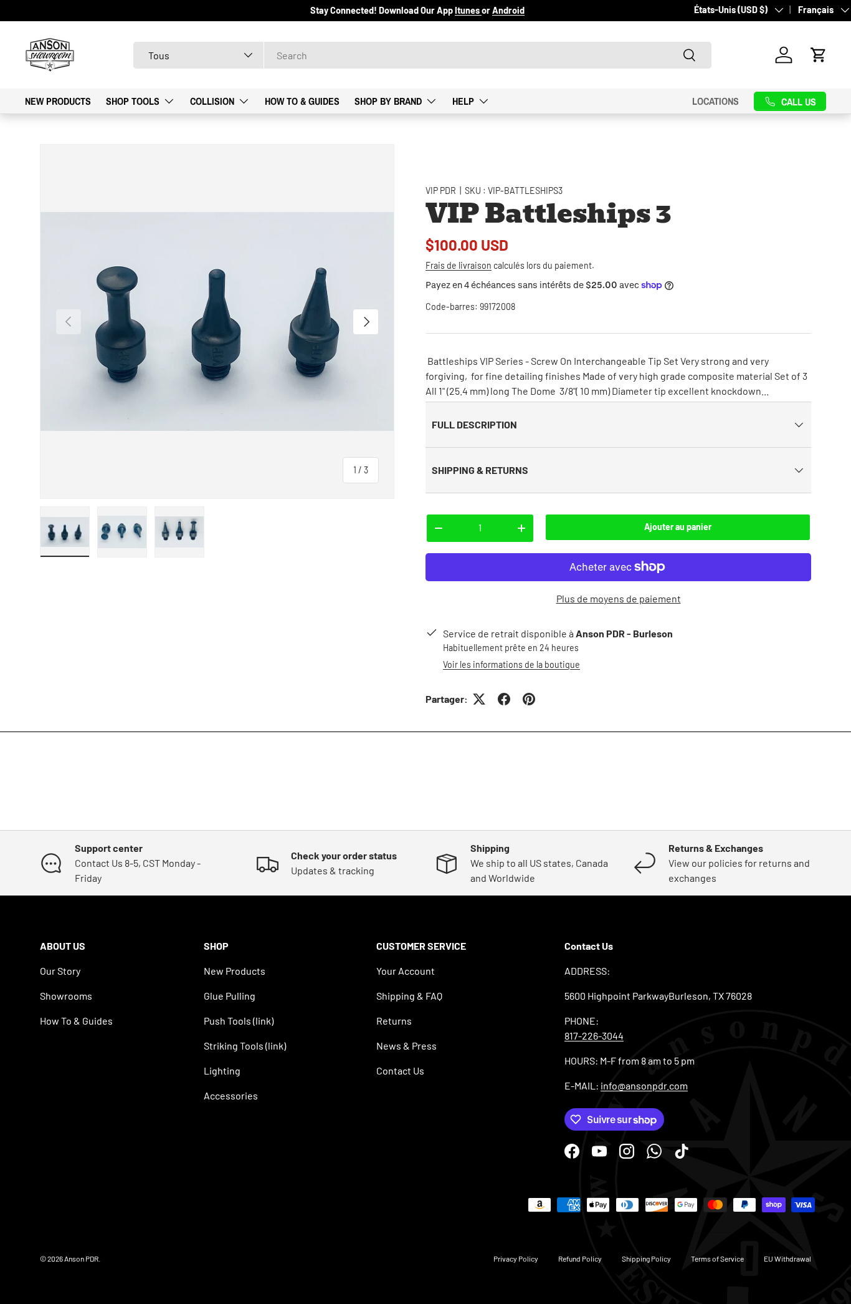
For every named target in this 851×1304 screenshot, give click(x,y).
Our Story (60, 971)
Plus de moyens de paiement (618, 598)
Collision (212, 100)
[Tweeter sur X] (479, 699)
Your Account (405, 971)
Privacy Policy (515, 1258)
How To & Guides (302, 100)
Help (463, 100)
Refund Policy (580, 1258)
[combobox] (422, 55)
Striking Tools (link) (245, 1045)
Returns (394, 1020)
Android (508, 10)
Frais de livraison (459, 265)
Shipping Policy (646, 1258)
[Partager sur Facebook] (504, 699)
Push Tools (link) (238, 1020)
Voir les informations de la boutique (511, 664)
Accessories (231, 1095)
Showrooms (66, 996)
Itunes (468, 10)
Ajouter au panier (677, 526)
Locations (715, 101)
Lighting (222, 1070)
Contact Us (400, 1070)
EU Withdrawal (787, 1258)
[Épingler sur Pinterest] (528, 699)
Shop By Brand (388, 100)
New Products (58, 100)
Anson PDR (81, 1258)
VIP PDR (441, 190)
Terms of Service (717, 1258)
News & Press (406, 1045)
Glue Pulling (229, 996)
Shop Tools (132, 100)
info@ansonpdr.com (644, 1085)
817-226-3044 (594, 1035)
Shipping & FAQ (409, 996)
